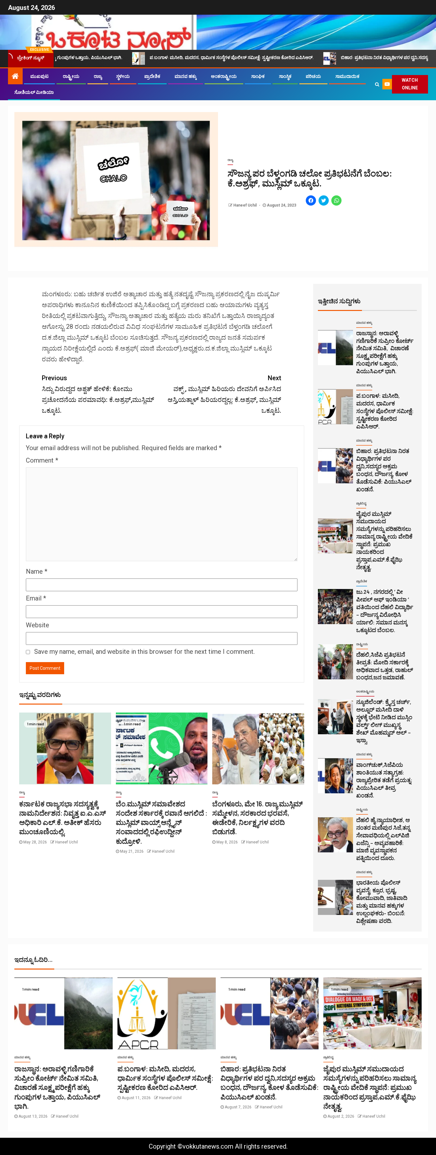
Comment (42, 460)
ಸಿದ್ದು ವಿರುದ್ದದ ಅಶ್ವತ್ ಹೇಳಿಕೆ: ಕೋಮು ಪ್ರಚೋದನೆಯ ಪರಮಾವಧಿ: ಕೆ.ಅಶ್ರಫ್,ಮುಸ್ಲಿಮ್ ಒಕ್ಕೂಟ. (98, 394)
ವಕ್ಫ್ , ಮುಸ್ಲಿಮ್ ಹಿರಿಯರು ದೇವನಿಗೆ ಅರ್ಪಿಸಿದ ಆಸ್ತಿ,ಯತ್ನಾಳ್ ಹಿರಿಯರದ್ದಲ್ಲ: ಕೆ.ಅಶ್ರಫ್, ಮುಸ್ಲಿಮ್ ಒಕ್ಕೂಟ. (224, 394)
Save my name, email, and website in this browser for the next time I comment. (144, 651)
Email (36, 598)
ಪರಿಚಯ (313, 76)
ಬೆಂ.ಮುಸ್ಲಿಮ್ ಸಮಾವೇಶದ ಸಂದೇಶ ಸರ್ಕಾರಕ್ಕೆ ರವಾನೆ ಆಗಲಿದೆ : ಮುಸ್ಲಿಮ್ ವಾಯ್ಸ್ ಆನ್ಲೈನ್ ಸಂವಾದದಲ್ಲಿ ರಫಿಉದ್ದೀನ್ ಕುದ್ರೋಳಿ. (161, 822)
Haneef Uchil (245, 205)
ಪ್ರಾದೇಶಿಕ (152, 76)
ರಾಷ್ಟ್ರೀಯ (71, 76)
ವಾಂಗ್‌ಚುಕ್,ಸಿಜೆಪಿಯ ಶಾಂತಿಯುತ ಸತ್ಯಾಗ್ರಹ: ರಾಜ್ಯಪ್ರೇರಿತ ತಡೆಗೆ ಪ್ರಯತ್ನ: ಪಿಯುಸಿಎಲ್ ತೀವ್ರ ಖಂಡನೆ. (384, 780)
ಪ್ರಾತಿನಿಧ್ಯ (361, 503)
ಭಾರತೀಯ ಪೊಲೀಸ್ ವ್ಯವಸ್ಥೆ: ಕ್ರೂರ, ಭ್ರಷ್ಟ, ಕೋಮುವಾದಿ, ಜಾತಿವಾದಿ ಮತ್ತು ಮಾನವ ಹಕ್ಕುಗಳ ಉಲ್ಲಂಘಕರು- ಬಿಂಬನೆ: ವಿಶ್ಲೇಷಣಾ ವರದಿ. (381, 901)
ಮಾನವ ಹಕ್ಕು (186, 76)
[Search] (377, 84)
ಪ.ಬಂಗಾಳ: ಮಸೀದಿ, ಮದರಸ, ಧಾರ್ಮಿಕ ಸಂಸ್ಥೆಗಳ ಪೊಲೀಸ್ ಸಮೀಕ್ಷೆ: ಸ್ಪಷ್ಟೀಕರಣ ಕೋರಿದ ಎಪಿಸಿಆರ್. (175, 57)
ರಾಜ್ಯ (98, 76)
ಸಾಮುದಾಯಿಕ (347, 76)
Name (36, 571)
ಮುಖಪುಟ (39, 76)
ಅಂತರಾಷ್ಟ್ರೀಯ (224, 76)
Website (37, 625)
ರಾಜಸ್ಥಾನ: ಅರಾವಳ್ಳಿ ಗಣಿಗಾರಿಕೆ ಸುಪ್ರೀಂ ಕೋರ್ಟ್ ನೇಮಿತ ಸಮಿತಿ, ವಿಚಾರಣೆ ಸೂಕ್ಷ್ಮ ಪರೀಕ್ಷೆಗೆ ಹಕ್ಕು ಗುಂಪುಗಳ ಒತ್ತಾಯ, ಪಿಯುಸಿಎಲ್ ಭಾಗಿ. (384, 352)
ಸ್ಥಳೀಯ (123, 76)
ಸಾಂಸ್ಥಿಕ (285, 76)
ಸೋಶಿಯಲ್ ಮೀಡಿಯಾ (34, 92)
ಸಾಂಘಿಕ (258, 76)
